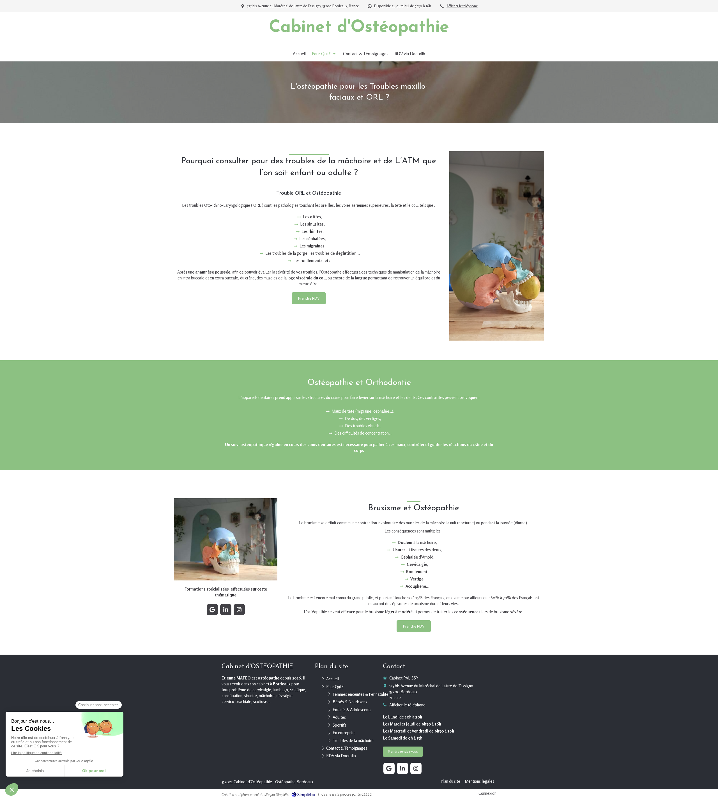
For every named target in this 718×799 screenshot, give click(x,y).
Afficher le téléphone (462, 6)
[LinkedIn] (225, 609)
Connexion (487, 793)
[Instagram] (239, 609)
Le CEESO (365, 794)
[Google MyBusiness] (212, 609)
